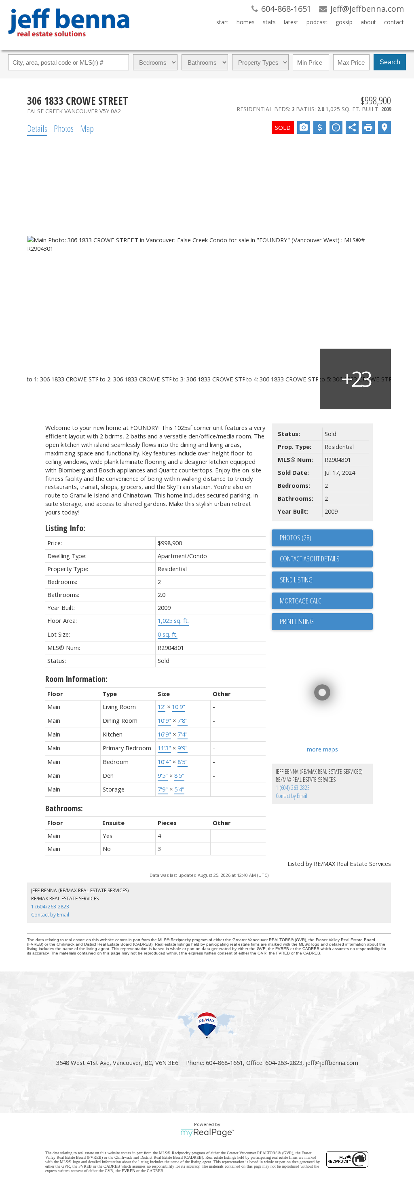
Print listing (297, 621)
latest (291, 22)
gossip (344, 22)
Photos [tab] (64, 128)
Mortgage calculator (326, 601)
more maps (322, 749)
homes (246, 22)
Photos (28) (295, 537)
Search (390, 62)
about (368, 22)
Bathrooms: (64, 808)
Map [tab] (87, 128)
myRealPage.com (207, 1133)
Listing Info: (65, 528)
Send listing (296, 579)
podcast (316, 22)
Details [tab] (37, 128)
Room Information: (76, 678)
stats (269, 22)
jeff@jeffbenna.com (332, 1062)
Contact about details (310, 558)
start (222, 22)
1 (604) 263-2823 (293, 788)
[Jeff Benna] (68, 42)
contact (394, 22)
